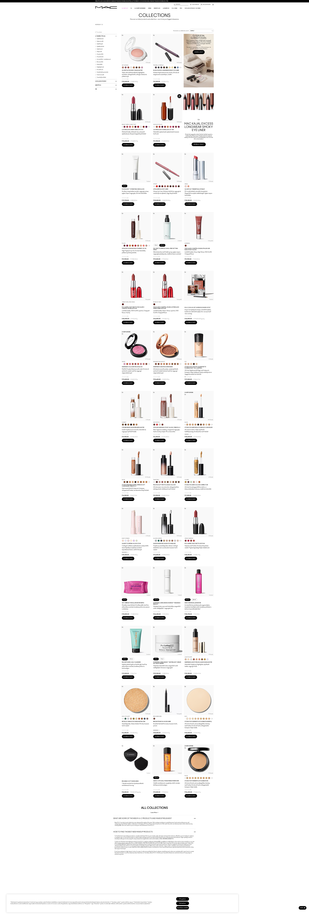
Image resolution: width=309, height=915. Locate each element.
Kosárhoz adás (128, 85)
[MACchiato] (175, 186)
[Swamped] (167, 67)
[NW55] (127, 482)
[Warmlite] (134, 425)
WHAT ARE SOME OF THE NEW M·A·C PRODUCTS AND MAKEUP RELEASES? (142, 818)
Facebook (151, 843)
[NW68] (198, 425)
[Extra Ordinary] (205, 659)
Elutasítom (182, 903)
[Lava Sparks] (123, 541)
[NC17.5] (133, 482)
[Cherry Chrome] (194, 659)
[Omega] (167, 482)
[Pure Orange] (199, 482)
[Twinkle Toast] (170, 67)
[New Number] (161, 67)
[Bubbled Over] (197, 659)
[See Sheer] (161, 127)
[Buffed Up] (175, 482)
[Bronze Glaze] (202, 659)
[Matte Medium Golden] (164, 364)
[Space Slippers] (199, 659)
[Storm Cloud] (159, 67)
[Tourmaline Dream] (161, 541)
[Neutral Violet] (188, 482)
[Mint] (191, 482)
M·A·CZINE (174, 8)
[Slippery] (144, 246)
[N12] (188, 364)
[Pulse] (124, 246)
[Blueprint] (146, 719)
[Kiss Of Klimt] (138, 719)
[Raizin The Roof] (146, 364)
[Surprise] (141, 127)
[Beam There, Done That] (124, 127)
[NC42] (144, 482)
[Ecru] (172, 67)
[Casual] (162, 425)
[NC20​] (204, 719)
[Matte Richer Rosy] (159, 364)
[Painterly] (161, 482)
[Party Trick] (133, 127)
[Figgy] (146, 127)
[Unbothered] (191, 541)
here (120, 825)
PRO (181, 8)
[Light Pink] (197, 482)
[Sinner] (135, 364)
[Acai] (172, 186)
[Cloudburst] (134, 67)
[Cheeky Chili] (133, 364)
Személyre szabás (182, 907)
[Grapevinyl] (164, 127)
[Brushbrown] (154, 719)
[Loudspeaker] (138, 364)
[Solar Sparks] (131, 541)
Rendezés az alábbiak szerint (181, 30)
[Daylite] (126, 425)
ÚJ (131, 8)
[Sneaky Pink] (172, 127)
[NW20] (138, 482)
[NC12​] (193, 719)
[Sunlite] (137, 425)
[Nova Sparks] (126, 541)
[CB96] (127, 364)
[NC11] (206, 425)
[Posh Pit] (156, 127)
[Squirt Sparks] (137, 541)
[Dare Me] (194, 541)
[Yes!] (130, 246)
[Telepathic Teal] (159, 541)
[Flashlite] (128, 425)
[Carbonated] (133, 246)
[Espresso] (178, 482)
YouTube (160, 843)
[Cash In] (127, 719)
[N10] (197, 364)
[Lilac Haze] (207, 659)
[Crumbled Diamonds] (175, 541)
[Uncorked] (170, 482)
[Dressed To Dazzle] (146, 246)
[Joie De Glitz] (135, 719)
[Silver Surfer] (156, 541)
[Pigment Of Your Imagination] (127, 127)
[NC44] (209, 425)
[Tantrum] (135, 246)
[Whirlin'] (156, 186)
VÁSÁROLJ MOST (198, 52)
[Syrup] (178, 186)
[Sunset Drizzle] (126, 67)
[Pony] (130, 364)
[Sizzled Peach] (159, 127)
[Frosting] (160, 425)
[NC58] (201, 425)
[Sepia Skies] (139, 67)
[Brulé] (172, 482)
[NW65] (135, 482)
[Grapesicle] (127, 246)
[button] (303, 908)
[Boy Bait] (141, 246)
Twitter (145, 843)
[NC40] (130, 482)
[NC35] (190, 425)
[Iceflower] (178, 67)
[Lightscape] (186, 659)
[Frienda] (130, 127)
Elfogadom (182, 899)
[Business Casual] (178, 127)
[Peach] (194, 482)
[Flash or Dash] (164, 541)
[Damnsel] (186, 246)
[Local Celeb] (144, 127)
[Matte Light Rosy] (170, 364)
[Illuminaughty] (124, 719)
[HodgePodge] (156, 482)
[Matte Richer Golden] (175, 364)
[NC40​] (201, 778)
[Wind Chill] (131, 67)
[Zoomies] (175, 127)
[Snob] (124, 364)
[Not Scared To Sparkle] (178, 541)
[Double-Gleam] (188, 659)
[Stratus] (142, 67)
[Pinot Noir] (159, 482)
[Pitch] (175, 67)
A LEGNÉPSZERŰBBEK (139, 8)
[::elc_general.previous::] (154, 67)
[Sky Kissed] (123, 67)
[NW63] (194, 364)
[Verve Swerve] (186, 541)
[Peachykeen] (144, 364)
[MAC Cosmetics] (106, 7)
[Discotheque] (130, 719)
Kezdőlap (97, 24)
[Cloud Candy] (128, 67)
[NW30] (204, 425)
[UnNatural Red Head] (123, 304)
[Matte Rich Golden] (178, 364)
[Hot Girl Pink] (188, 541)
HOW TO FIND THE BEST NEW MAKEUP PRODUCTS (133, 832)
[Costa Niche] (164, 67)
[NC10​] (190, 719)
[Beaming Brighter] (172, 541)
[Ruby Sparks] (128, 541)
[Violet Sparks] (134, 541)
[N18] (191, 364)
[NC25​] (206, 719)
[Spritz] (157, 425)
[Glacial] (191, 659)
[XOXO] (167, 127)
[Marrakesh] (164, 186)
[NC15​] (195, 719)
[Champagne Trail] (170, 541)
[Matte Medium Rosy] (161, 364)
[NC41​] (204, 778)
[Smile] (186, 186)
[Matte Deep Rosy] (167, 364)
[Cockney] (138, 127)
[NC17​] (201, 719)
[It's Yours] (135, 127)
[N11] (186, 364)
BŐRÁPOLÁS (157, 8)
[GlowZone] (137, 67)
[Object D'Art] (144, 719)
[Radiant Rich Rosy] (156, 364)
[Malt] (138, 246)
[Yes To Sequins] (133, 719)
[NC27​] (209, 719)
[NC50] (124, 482)
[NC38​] (198, 778)
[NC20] (187, 425)
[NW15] (193, 425)
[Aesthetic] (154, 425)
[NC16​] (198, 719)
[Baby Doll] (188, 186)
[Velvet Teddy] (167, 186)
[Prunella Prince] (156, 67)
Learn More (154, 812)
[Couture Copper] (141, 719)
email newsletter (123, 844)
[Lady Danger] (159, 186)
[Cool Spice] (170, 186)
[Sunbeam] (131, 425)
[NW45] (141, 482)
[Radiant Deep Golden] (172, 364)
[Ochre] (186, 482)
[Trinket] (170, 127)
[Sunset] (123, 425)
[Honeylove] (141, 364)
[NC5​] (187, 719)
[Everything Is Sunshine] (167, 541)
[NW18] (195, 425)
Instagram (139, 843)
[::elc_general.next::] (180, 67)
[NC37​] (195, 778)
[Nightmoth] (161, 186)
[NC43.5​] (209, 778)
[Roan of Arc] (154, 304)
